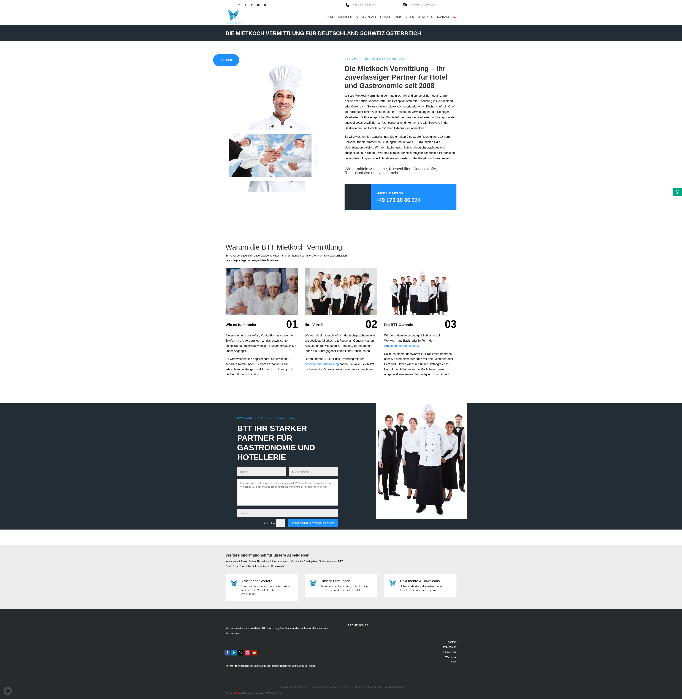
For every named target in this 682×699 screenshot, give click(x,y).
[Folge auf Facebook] (239, 4)
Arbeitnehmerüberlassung (322, 364)
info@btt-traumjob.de (422, 4)
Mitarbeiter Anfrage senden (312, 523)
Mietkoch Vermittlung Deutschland (261, 665)
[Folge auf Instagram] (251, 4)
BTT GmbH (283, 686)
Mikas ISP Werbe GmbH (270, 693)
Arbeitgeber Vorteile (256, 581)
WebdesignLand (247, 693)
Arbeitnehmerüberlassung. (401, 345)
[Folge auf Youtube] (258, 4)
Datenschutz (449, 652)
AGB (453, 662)
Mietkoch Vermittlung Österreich (298, 665)
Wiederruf (450, 657)
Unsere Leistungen (335, 581)
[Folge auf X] (245, 4)
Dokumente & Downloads (420, 581)
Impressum (449, 646)
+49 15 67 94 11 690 (364, 4)
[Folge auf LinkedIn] (264, 4)
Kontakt (452, 641)
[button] (8, 691)
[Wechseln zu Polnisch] (454, 17)
